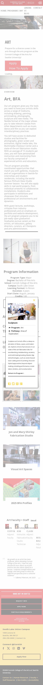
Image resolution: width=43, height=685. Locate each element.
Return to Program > (16, 373)
